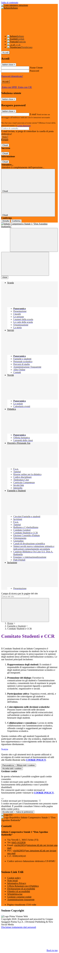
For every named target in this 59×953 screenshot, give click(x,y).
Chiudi (5, 145)
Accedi (5, 52)
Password (34, 71)
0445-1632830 (18, 842)
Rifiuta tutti (26, 765)
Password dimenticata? (12, 76)
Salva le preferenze (24, 812)
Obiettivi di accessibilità (18, 891)
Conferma (16, 221)
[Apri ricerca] (34, 240)
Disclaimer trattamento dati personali (18, 927)
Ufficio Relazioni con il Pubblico (23, 886)
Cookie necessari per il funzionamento (19, 801)
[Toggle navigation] (25, 264)
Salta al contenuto (9, 2)
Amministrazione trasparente (20, 899)
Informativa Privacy (16, 883)
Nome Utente (36, 67)
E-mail (33, 114)
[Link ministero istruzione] (14, 5)
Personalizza (8, 765)
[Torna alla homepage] (29, 225)
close (4, 277)
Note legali (12, 880)
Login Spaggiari (24, 125)
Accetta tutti (12, 768)
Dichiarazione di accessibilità (21, 888)
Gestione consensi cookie (19, 897)
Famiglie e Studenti (16, 626)
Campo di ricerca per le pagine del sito (19, 593)
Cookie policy (14, 878)
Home (10, 623)
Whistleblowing (14, 894)
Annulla (5, 221)
